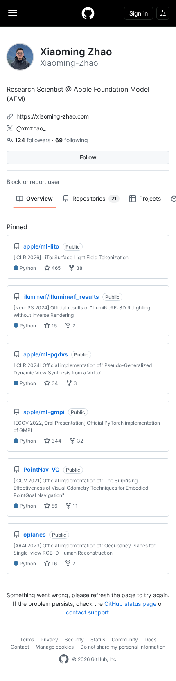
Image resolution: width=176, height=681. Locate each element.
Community (125, 639)
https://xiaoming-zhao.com (52, 116)
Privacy (49, 639)
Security (74, 639)
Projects (150, 198)
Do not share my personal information (122, 647)
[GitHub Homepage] (64, 659)
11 (75, 506)
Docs (150, 639)
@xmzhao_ (30, 128)
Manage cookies (55, 647)
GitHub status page (130, 603)
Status (97, 639)
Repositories (94, 198)
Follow (88, 157)
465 (55, 268)
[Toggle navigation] (13, 13)
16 (53, 563)
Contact (20, 647)
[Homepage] (88, 13)
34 (54, 383)
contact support (87, 612)
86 (53, 506)
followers (33, 140)
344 (55, 441)
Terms (27, 639)
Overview (39, 198)
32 (79, 441)
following (71, 140)
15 (53, 326)
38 (78, 268)
